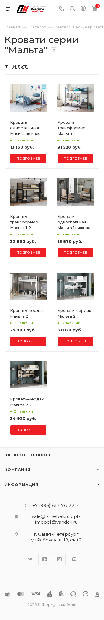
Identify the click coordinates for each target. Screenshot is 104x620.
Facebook (44, 559)
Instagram (59, 559)
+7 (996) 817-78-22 (53, 505)
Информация (21, 484)
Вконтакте (30, 559)
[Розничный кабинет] (83, 9)
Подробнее (28, 159)
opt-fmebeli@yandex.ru (57, 519)
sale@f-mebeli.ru (51, 516)
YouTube (74, 559)
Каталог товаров (28, 455)
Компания (17, 469)
